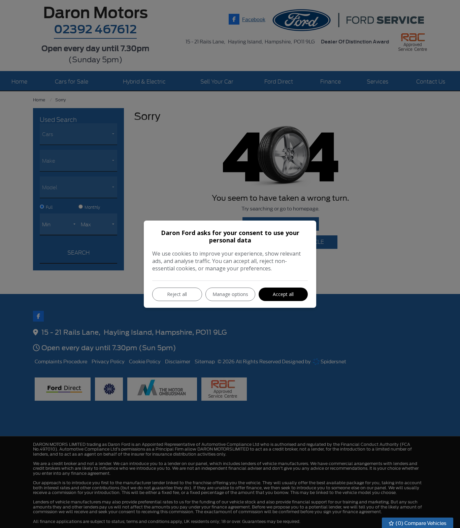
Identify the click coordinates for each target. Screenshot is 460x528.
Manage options (230, 294)
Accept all (283, 294)
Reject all (177, 294)
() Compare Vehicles (420, 522)
